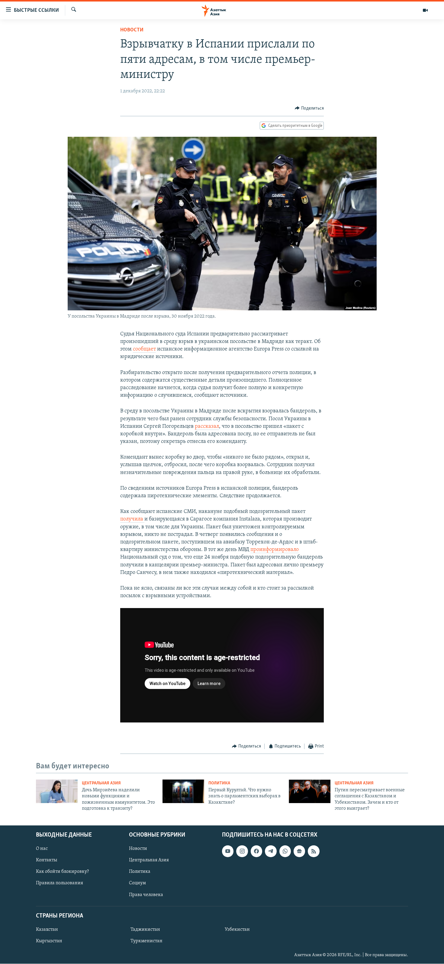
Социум (137, 883)
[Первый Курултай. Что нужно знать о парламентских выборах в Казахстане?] (183, 791)
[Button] (309, 108)
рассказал (207, 426)
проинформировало (274, 549)
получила (132, 519)
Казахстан (47, 929)
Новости (131, 30)
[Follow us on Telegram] (270, 851)
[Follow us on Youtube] (227, 851)
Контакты (46, 860)
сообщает (144, 349)
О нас (42, 849)
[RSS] (313, 851)
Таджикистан (145, 929)
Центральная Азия (101, 783)
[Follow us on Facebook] (256, 851)
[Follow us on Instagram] (242, 851)
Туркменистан (146, 941)
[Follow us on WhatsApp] (285, 851)
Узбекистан (237, 929)
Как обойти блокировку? (62, 872)
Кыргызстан (49, 941)
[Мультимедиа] (425, 10)
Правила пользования (59, 883)
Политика (219, 783)
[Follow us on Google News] (299, 851)
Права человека (146, 894)
